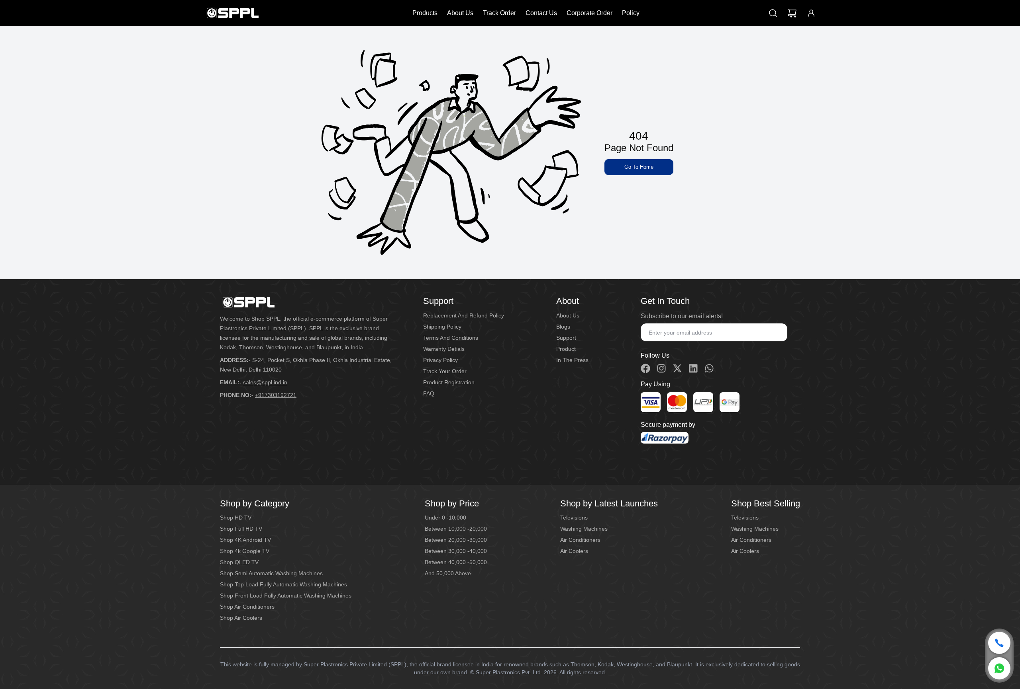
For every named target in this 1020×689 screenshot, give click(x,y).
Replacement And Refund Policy (463, 315)
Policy (630, 13)
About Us (460, 13)
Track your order (445, 371)
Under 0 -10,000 (445, 517)
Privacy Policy (440, 360)
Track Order (499, 13)
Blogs (563, 326)
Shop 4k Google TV (244, 551)
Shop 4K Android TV (245, 540)
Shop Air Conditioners (247, 606)
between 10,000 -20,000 (456, 529)
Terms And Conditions (450, 338)
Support (566, 338)
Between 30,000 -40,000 (456, 551)
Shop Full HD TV (241, 529)
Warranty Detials (444, 349)
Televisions (574, 517)
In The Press (572, 360)
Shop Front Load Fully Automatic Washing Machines (285, 595)
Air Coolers (574, 551)
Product (566, 349)
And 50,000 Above (448, 573)
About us (567, 315)
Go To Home (638, 167)
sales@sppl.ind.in (265, 382)
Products (424, 13)
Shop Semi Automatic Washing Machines (271, 573)
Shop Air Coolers (241, 618)
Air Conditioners (580, 540)
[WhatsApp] (999, 668)
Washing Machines (584, 529)
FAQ (428, 393)
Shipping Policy (442, 326)
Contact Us (541, 13)
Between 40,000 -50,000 (456, 562)
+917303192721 (275, 395)
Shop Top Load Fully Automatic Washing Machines (283, 584)
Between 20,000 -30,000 (456, 540)
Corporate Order (589, 13)
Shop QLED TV (239, 562)
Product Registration (449, 382)
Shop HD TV (235, 517)
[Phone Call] (999, 643)
